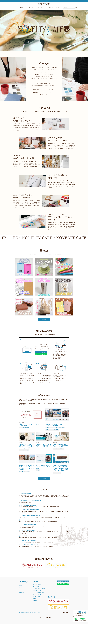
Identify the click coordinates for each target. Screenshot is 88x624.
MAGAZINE (40, 7)
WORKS (34, 7)
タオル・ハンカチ (37, 590)
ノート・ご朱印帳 (37, 596)
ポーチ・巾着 (36, 586)
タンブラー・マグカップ (38, 592)
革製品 (34, 598)
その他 (34, 602)
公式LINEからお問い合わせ (41, 354)
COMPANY (50, 7)
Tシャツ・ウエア (37, 584)
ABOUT (28, 7)
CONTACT (57, 7)
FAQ (45, 7)
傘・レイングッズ (37, 594)
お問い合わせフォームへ (41, 352)
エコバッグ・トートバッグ (39, 588)
